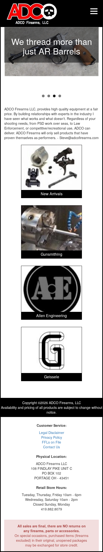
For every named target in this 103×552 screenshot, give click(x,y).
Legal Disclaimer (51, 432)
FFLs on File (51, 442)
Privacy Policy (51, 437)
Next (91, 59)
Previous (11, 59)
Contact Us (51, 446)
